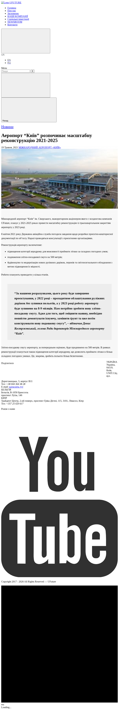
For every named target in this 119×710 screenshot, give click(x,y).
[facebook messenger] (36, 371)
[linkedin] (83, 371)
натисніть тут (16, 386)
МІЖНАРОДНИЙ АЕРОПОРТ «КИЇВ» (40, 147)
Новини (7, 127)
